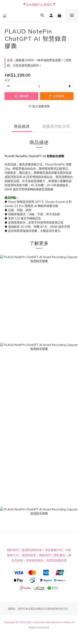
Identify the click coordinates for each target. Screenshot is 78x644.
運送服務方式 (53, 550)
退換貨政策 (29, 555)
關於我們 (13, 550)
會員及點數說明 (56, 560)
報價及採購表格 (32, 550)
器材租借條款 (34, 560)
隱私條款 (59, 555)
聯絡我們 (45, 555)
